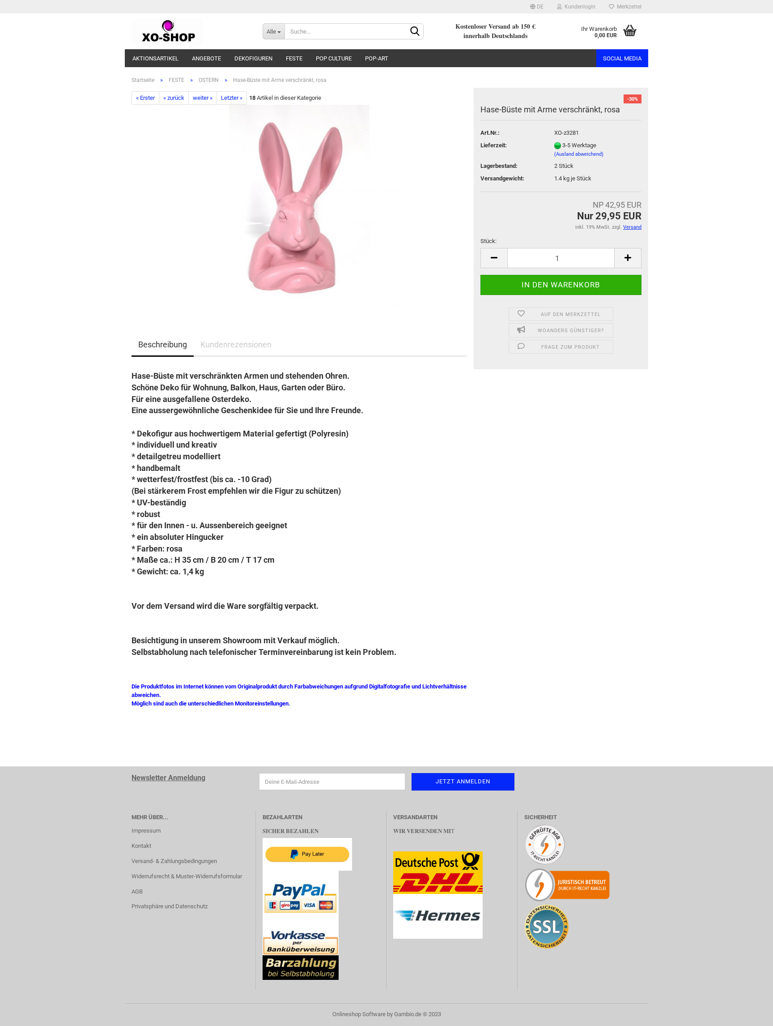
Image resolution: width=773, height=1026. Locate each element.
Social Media (622, 58)
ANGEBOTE (206, 58)
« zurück (173, 97)
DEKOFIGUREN (253, 58)
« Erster (145, 97)
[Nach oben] (748, 1012)
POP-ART (376, 58)
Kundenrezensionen (236, 344)
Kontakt (141, 845)
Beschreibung (162, 344)
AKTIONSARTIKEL (155, 58)
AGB (137, 891)
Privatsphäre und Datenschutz (170, 906)
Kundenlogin (578, 7)
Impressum (146, 830)
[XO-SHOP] (190, 31)
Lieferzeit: (493, 145)
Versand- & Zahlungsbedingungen (174, 861)
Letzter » (231, 97)
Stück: (488, 241)
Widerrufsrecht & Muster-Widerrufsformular (187, 876)
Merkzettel (627, 7)
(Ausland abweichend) (578, 154)
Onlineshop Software (359, 1014)
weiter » (202, 97)
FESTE (294, 58)
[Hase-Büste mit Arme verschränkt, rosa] (299, 205)
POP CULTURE (334, 58)
